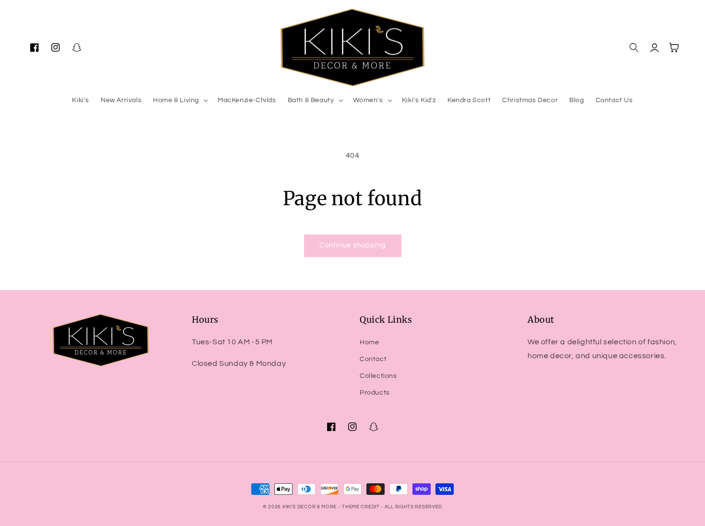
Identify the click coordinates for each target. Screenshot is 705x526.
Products (375, 392)
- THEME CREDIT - (362, 506)
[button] (179, 100)
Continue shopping (352, 245)
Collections (378, 376)
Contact (373, 359)
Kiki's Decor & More (309, 506)
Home (369, 342)
